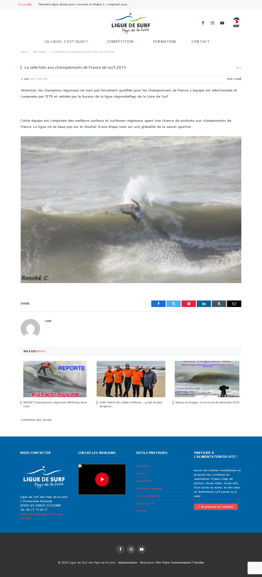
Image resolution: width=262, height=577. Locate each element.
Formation (164, 41)
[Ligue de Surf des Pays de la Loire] (131, 23)
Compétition (120, 41)
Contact (201, 41)
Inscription (143, 466)
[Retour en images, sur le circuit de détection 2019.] (207, 379)
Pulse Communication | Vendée (183, 563)
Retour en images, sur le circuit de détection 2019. (208, 402)
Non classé (234, 79)
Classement (143, 481)
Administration (127, 563)
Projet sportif (145, 503)
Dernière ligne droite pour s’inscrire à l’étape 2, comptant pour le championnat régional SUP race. (85, 4)
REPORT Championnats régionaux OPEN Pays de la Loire (55, 404)
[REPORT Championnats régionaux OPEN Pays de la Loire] (55, 379)
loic (26, 79)
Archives (141, 511)
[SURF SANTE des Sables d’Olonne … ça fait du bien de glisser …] (131, 379)
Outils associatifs (147, 496)
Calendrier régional (148, 488)
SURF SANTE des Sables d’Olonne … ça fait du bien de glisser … (130, 404)
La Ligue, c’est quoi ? (66, 41)
